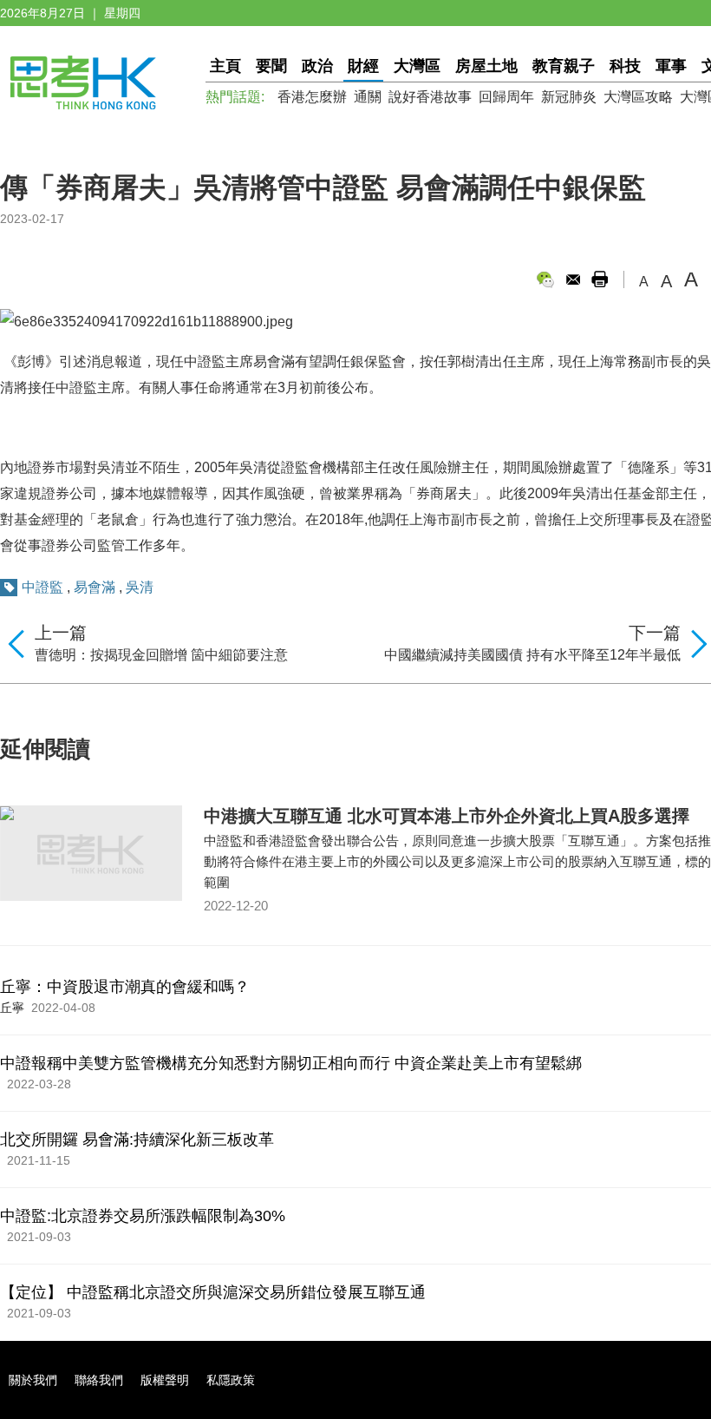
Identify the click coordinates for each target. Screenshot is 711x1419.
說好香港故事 (430, 96)
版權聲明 (164, 1380)
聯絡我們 (99, 1380)
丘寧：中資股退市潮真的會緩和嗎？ (125, 986)
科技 (625, 66)
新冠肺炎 (569, 96)
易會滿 (94, 587)
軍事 (671, 66)
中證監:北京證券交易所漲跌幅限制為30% (142, 1216)
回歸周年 (506, 96)
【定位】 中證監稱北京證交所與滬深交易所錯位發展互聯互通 (213, 1292)
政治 (317, 66)
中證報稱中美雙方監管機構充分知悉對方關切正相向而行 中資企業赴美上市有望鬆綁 (291, 1063)
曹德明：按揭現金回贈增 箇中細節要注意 (161, 654)
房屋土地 (486, 66)
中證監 (42, 587)
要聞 (271, 66)
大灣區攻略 (638, 96)
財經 (363, 66)
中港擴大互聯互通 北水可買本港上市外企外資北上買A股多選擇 (446, 815)
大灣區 (417, 66)
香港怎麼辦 (312, 96)
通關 (368, 96)
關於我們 (33, 1380)
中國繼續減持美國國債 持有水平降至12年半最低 (532, 654)
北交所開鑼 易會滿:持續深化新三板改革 (137, 1139)
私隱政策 (230, 1380)
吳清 (139, 587)
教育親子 (563, 66)
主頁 (225, 66)
